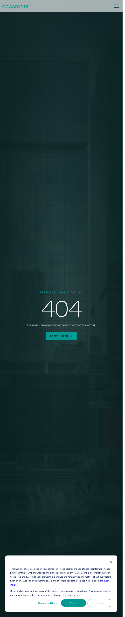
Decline (100, 603)
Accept (73, 603)
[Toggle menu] (116, 6)
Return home (61, 336)
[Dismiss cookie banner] (111, 563)
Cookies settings (47, 603)
